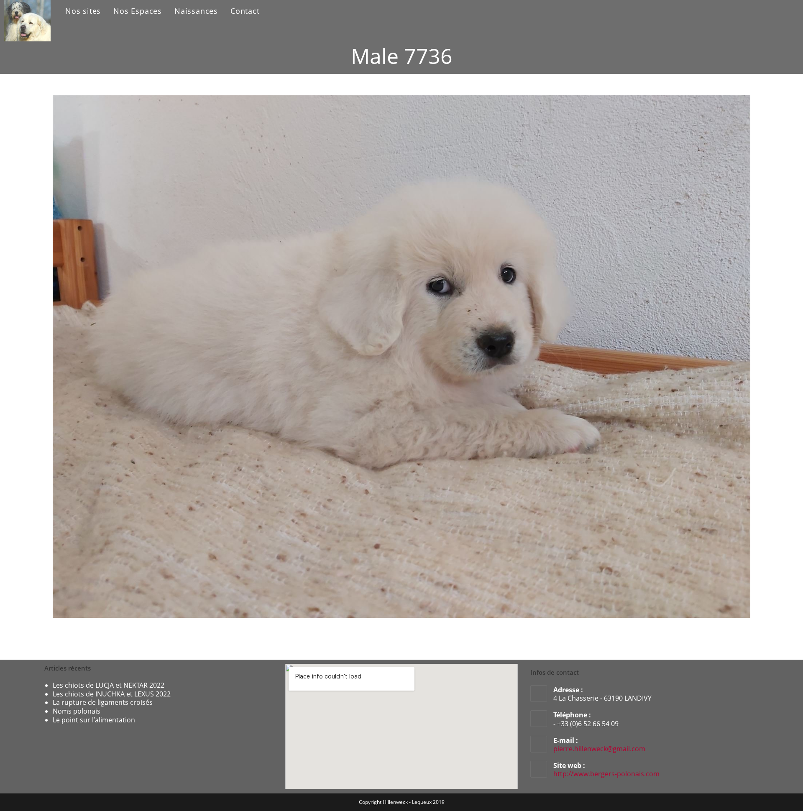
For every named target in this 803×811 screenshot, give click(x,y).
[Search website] (275, 11)
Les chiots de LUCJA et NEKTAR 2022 (108, 685)
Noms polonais (76, 711)
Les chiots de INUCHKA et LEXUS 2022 (112, 694)
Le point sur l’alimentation (94, 719)
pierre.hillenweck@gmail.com (599, 748)
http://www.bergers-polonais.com (606, 773)
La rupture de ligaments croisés (103, 702)
